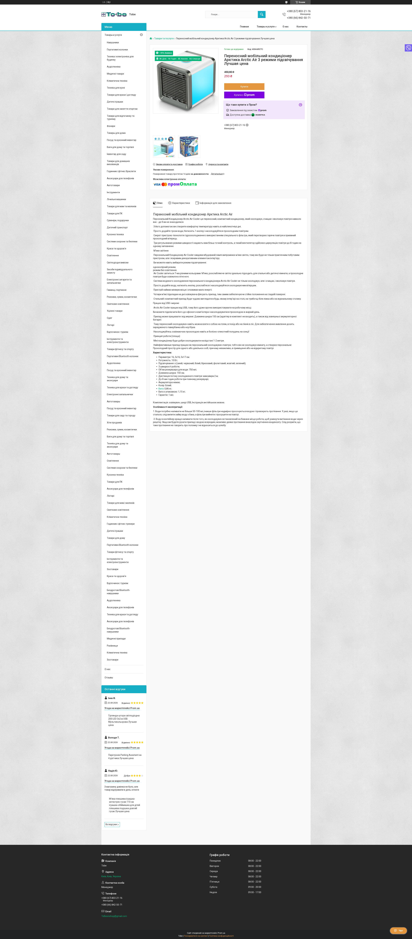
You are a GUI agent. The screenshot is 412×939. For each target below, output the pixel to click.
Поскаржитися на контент (196, 936)
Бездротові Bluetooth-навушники (118, 592)
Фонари (111, 126)
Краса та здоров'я (116, 248)
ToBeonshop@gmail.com (114, 916)
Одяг (109, 318)
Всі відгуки (111, 824)
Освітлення (113, 255)
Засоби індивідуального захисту (119, 271)
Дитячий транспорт (117, 227)
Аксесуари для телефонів (120, 178)
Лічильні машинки (116, 199)
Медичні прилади (116, 638)
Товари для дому (116, 538)
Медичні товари (115, 73)
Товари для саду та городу (121, 415)
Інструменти (113, 192)
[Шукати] (262, 14)
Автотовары (113, 401)
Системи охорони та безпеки (122, 241)
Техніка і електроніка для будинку (120, 58)
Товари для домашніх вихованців (118, 163)
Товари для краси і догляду (121, 95)
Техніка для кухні (116, 87)
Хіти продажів (114, 422)
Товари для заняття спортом (122, 109)
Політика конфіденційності (221, 936)
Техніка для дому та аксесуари (117, 379)
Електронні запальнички (120, 394)
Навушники (113, 42)
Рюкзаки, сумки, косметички (122, 297)
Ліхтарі (110, 325)
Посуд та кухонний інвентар (121, 140)
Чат (401, 930)
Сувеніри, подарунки (118, 220)
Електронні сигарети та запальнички (119, 281)
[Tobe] (114, 14)
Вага (161, 388)
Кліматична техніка (117, 81)
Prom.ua (221, 933)
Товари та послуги (164, 38)
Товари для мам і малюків (120, 503)
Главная (244, 26)
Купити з (238, 95)
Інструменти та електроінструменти (118, 341)
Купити (244, 86)
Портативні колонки (117, 49)
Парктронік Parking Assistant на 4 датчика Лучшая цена (124, 757)
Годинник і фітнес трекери (121, 524)
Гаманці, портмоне (116, 290)
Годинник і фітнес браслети (121, 171)
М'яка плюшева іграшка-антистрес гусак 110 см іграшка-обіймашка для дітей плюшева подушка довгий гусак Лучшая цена (124, 805)
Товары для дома (116, 133)
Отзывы (109, 677)
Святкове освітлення (118, 304)
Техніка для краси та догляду (122, 387)
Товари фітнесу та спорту (120, 349)
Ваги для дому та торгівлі (120, 147)
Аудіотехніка (113, 66)
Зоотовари (112, 569)
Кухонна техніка (115, 234)
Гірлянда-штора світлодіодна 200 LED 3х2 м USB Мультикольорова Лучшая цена (124, 720)
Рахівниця (112, 645)
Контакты (302, 26)
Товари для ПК (114, 213)
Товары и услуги (266, 26)
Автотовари (113, 185)
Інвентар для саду (116, 154)
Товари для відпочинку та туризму (120, 117)
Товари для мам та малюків (121, 206)
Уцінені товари (114, 311)
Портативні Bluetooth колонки (122, 356)
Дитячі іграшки (115, 101)
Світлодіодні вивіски (117, 262)
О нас (286, 26)
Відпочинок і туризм (117, 332)
